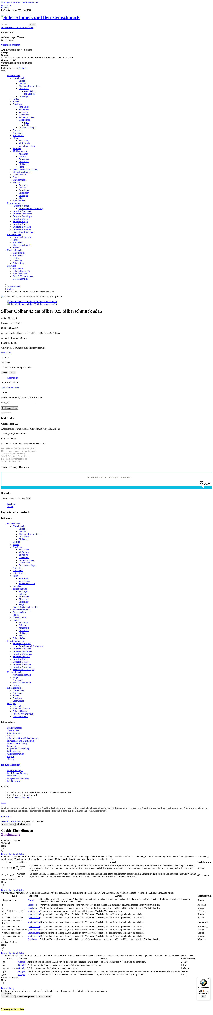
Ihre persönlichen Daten (18, 778)
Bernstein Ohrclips (21, 219)
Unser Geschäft (14, 733)
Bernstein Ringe (20, 221)
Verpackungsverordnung (18, 748)
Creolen (22, 83)
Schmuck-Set (19, 200)
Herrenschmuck (14, 234)
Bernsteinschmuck (15, 203)
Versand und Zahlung (17, 743)
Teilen (12, 373)
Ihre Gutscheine (14, 781)
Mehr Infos (6, 352)
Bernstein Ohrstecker (22, 213)
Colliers (16, 99)
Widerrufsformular (15, 754)
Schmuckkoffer (20, 273)
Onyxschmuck (19, 180)
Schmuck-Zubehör (21, 271)
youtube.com (34, 911)
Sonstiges (11, 266)
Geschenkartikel (20, 279)
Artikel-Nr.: (6, 318)
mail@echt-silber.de (23, 797)
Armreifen (17, 130)
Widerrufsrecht (13, 751)
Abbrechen (6, 994)
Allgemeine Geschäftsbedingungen (23, 738)
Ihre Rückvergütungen (17, 773)
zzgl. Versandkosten (10, 387)
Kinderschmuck (14, 250)
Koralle (16, 182)
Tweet (4, 373)
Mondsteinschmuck (22, 172)
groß (26, 122)
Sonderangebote (14, 728)
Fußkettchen (18, 135)
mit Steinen (29, 94)
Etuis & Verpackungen (23, 276)
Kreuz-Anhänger (26, 117)
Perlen (16, 177)
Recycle (10, 756)
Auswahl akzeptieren (25, 997)
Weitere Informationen (11, 821)
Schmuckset (18, 263)
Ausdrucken (12, 378)
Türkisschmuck (20, 151)
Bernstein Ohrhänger (22, 216)
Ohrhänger (23, 96)
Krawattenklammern (22, 237)
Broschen (17, 148)
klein (26, 125)
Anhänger (17, 104)
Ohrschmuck (18, 78)
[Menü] (208, 979)
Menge (4, 402)
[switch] (203, 996)
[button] (12, 854)
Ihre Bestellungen (15, 770)
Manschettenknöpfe (22, 245)
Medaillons (24, 114)
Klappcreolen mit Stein (29, 86)
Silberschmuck (13, 75)
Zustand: (5, 323)
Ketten (16, 101)
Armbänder (18, 133)
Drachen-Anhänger (27, 127)
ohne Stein (23, 140)
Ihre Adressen (13, 775)
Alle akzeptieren (23, 824)
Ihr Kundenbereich (10, 765)
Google (31, 900)
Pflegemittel (18, 268)
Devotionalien (19, 174)
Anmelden (6, 5)
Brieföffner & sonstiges (23, 232)
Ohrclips (22, 81)
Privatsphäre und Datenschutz (20, 741)
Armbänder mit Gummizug (31, 208)
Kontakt (5, 7)
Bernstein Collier (20, 224)
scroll (3, 802)
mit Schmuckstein (27, 146)
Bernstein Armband (22, 206)
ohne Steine (29, 91)
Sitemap (10, 759)
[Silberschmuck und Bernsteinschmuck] (19, 2)
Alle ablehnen (8, 824)
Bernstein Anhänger (22, 211)
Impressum (12, 746)
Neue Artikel (13, 730)
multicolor (23, 112)
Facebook (32, 904)
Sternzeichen (24, 120)
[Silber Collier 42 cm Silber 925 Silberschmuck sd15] (32, 301)
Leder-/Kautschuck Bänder (25, 169)
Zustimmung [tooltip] (10, 834)
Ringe (15, 138)
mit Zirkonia (24, 143)
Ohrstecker (24, 88)
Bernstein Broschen (22, 226)
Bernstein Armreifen (22, 229)
